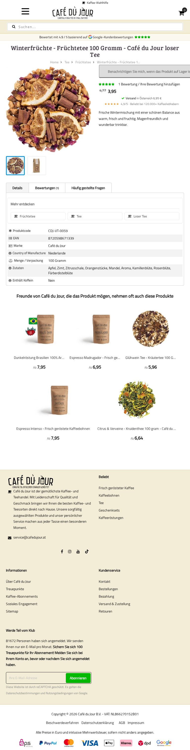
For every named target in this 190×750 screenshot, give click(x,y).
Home (54, 62)
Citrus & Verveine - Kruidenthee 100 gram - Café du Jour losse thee (136, 428)
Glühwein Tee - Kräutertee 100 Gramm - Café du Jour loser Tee (150, 357)
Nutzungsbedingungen (59, 693)
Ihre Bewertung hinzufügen (160, 84)
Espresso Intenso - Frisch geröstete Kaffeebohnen (53, 428)
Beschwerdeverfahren (62, 722)
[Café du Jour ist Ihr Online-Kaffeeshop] (95, 12)
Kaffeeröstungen (111, 517)
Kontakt (104, 581)
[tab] (17, 188)
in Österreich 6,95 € (144, 98)
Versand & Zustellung (114, 603)
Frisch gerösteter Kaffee (116, 487)
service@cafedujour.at (29, 537)
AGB (122, 722)
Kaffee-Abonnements (22, 596)
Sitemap (12, 611)
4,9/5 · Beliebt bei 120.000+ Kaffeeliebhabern (141, 104)
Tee (67, 62)
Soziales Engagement (21, 603)
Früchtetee (83, 62)
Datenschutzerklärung (97, 722)
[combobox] (95, 27)
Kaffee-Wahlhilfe (96, 2)
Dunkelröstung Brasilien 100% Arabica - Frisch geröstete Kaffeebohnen (39, 357)
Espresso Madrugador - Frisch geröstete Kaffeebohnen (95, 357)
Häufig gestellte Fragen (88, 187)
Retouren (105, 611)
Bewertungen (46, 187)
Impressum (136, 722)
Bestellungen (108, 588)
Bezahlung (106, 596)
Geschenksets (109, 510)
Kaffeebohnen (109, 495)
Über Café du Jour (18, 581)
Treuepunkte (15, 588)
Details (17, 187)
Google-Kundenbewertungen (113, 36)
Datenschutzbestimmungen (23, 693)
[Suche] (13, 27)
